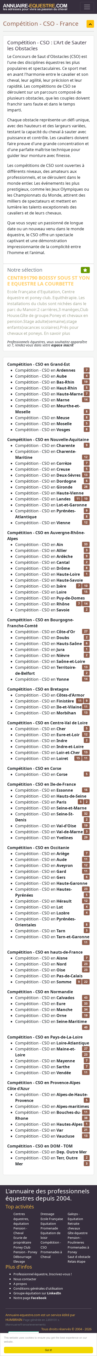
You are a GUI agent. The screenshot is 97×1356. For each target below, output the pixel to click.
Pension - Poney (25, 1252)
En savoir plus (57, 333)
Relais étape (76, 1261)
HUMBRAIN (13, 1319)
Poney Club (21, 1247)
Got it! (48, 1350)
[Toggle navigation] (87, 7)
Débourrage (22, 1256)
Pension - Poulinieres (76, 1240)
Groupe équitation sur (37, 1293)
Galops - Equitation (75, 1216)
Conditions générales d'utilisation (38, 1288)
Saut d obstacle (79, 1256)
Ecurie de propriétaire (22, 1240)
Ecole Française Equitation (52, 1221)
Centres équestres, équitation (21, 1219)
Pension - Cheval (20, 1230)
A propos (20, 1283)
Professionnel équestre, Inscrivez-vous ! (42, 1274)
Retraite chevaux (74, 1225)
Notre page (30, 1298)
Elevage (19, 1261)
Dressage (47, 1214)
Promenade (49, 1228)
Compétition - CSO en (45, 370)
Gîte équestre (78, 1233)
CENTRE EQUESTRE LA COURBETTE (40, 280)
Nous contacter (24, 1279)
